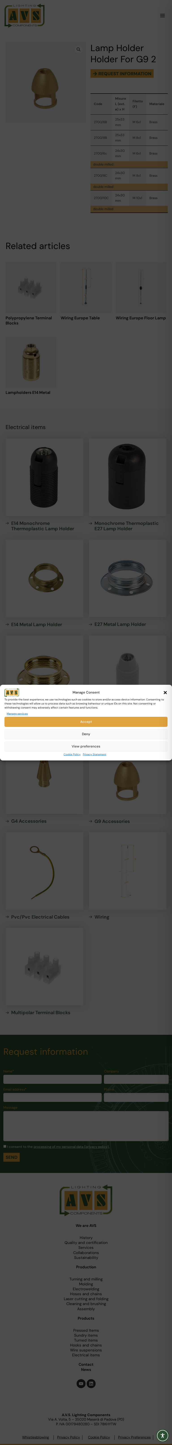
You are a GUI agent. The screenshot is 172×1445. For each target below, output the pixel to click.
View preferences (86, 746)
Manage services (17, 713)
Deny (86, 734)
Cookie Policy (72, 754)
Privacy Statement (94, 754)
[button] (165, 692)
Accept (86, 721)
